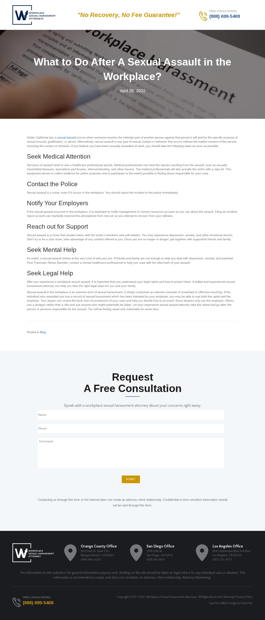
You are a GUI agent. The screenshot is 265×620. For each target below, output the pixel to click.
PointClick (247, 603)
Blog (43, 332)
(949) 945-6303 (91, 559)
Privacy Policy (244, 597)
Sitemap (229, 597)
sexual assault (66, 137)
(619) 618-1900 (156, 559)
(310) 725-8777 (222, 559)
